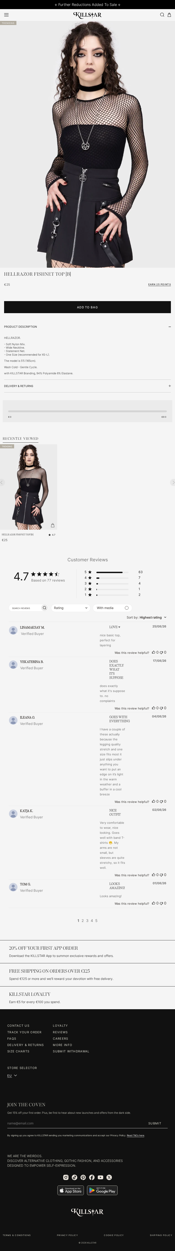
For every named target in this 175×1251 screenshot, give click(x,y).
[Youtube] (100, 1177)
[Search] (162, 14)
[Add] (52, 525)
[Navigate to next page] (103, 920)
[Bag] (169, 15)
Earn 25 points (159, 284)
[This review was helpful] (153, 652)
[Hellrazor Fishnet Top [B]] (28, 487)
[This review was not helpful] (161, 652)
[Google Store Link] (102, 1190)
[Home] (87, 14)
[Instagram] (66, 1177)
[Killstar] (87, 1212)
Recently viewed (21, 439)
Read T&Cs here (135, 1135)
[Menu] (6, 14)
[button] (114, 573)
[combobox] (70, 608)
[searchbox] (24, 607)
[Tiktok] (74, 1177)
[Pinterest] (83, 1177)
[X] (109, 1177)
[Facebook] (92, 1177)
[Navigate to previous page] (71, 920)
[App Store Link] (70, 1190)
